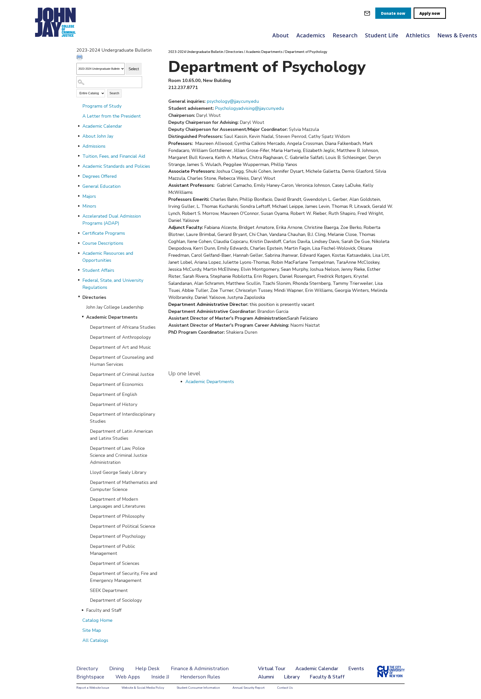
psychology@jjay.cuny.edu (233, 101)
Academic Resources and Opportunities (107, 256)
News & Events (457, 35)
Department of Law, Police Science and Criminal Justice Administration (118, 455)
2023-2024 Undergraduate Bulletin (195, 52)
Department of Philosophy (117, 516)
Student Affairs (98, 270)
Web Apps (127, 676)
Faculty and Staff (104, 610)
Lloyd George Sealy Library (118, 472)
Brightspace (90, 676)
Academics (310, 35)
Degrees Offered (99, 176)
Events (356, 668)
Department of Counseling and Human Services (122, 360)
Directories (94, 297)
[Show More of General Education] (78, 186)
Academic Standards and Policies (116, 166)
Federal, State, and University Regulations (112, 283)
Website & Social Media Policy (143, 688)
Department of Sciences (114, 563)
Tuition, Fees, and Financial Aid (113, 156)
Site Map (91, 630)
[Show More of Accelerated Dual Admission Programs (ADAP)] (78, 215)
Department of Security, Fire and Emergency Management (123, 576)
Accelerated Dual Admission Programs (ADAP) (111, 219)
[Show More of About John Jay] (78, 135)
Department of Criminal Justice (122, 374)
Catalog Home (97, 620)
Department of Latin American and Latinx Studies (121, 434)
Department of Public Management (112, 549)
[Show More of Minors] (78, 205)
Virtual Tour (271, 668)
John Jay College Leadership (115, 307)
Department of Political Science (122, 526)
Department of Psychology (117, 536)
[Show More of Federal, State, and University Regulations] (78, 280)
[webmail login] (367, 13)
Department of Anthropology (120, 337)
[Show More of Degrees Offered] (78, 176)
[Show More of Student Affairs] (78, 270)
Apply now (429, 13)
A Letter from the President (111, 116)
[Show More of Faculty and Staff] (82, 610)
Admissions (93, 146)
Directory (87, 668)
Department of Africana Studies (123, 327)
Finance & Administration (200, 668)
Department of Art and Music (120, 347)
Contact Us (285, 688)
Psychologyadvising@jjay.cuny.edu (249, 108)
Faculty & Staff (327, 676)
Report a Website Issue (92, 688)
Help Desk (147, 668)
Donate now (393, 13)
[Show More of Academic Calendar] (78, 125)
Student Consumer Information (198, 688)
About (280, 35)
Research (345, 35)
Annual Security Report (248, 688)
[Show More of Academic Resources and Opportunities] (78, 252)
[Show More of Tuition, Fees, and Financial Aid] (78, 155)
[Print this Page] (80, 57)
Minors (89, 206)
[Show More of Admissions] (78, 145)
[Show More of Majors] (78, 196)
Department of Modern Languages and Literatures (117, 502)
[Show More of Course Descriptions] (78, 242)
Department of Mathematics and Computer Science (123, 485)
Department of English (113, 394)
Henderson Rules (200, 676)
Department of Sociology (116, 600)
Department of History (113, 404)
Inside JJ (160, 676)
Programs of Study (102, 106)
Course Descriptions (102, 243)
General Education (101, 186)
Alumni (266, 676)
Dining (116, 668)
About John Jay (97, 136)
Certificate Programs (103, 233)
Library (292, 676)
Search (114, 93)
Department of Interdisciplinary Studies (122, 417)
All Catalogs (95, 640)
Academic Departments (112, 317)
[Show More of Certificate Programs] (78, 232)
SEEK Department (109, 590)
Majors (89, 196)
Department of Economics (116, 384)
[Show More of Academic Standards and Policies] (78, 165)
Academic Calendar (102, 126)
